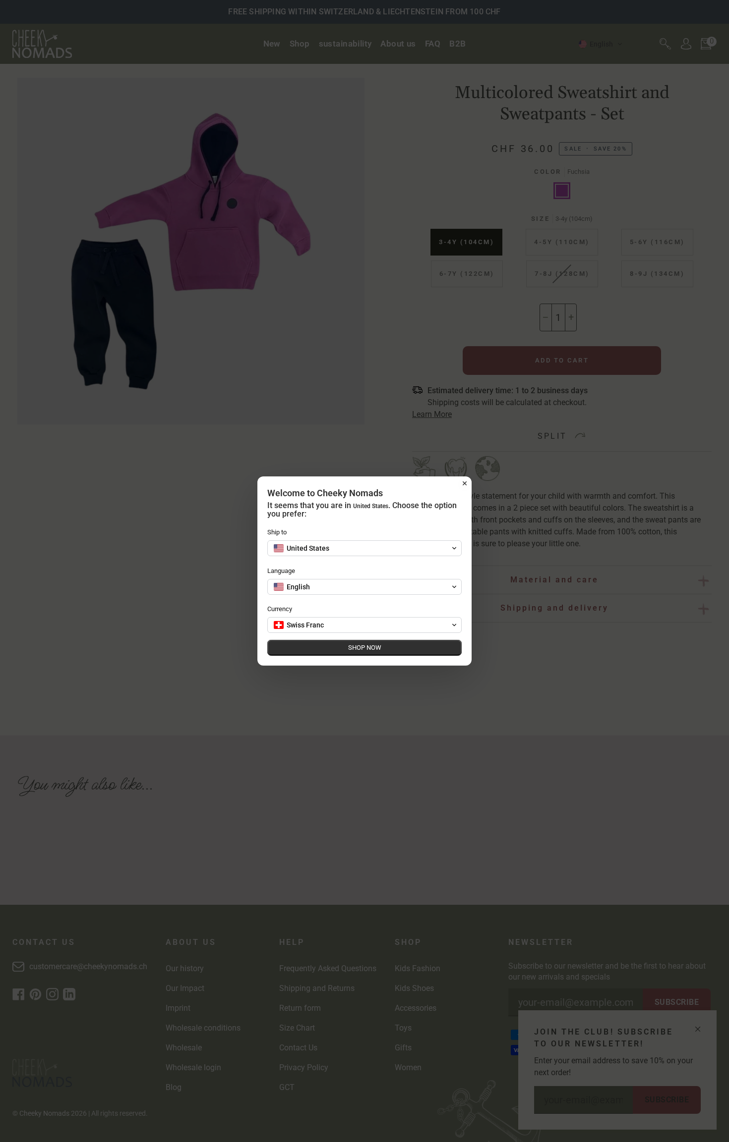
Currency (279, 609)
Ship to (277, 532)
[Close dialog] (465, 483)
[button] (364, 548)
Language (281, 570)
